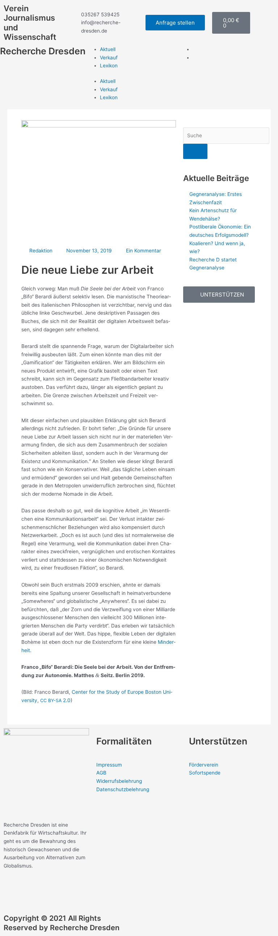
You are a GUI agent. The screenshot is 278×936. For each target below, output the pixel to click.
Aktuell (107, 49)
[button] (219, 294)
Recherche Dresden (42, 51)
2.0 (55, 700)
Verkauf (109, 57)
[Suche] (195, 151)
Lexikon (109, 65)
